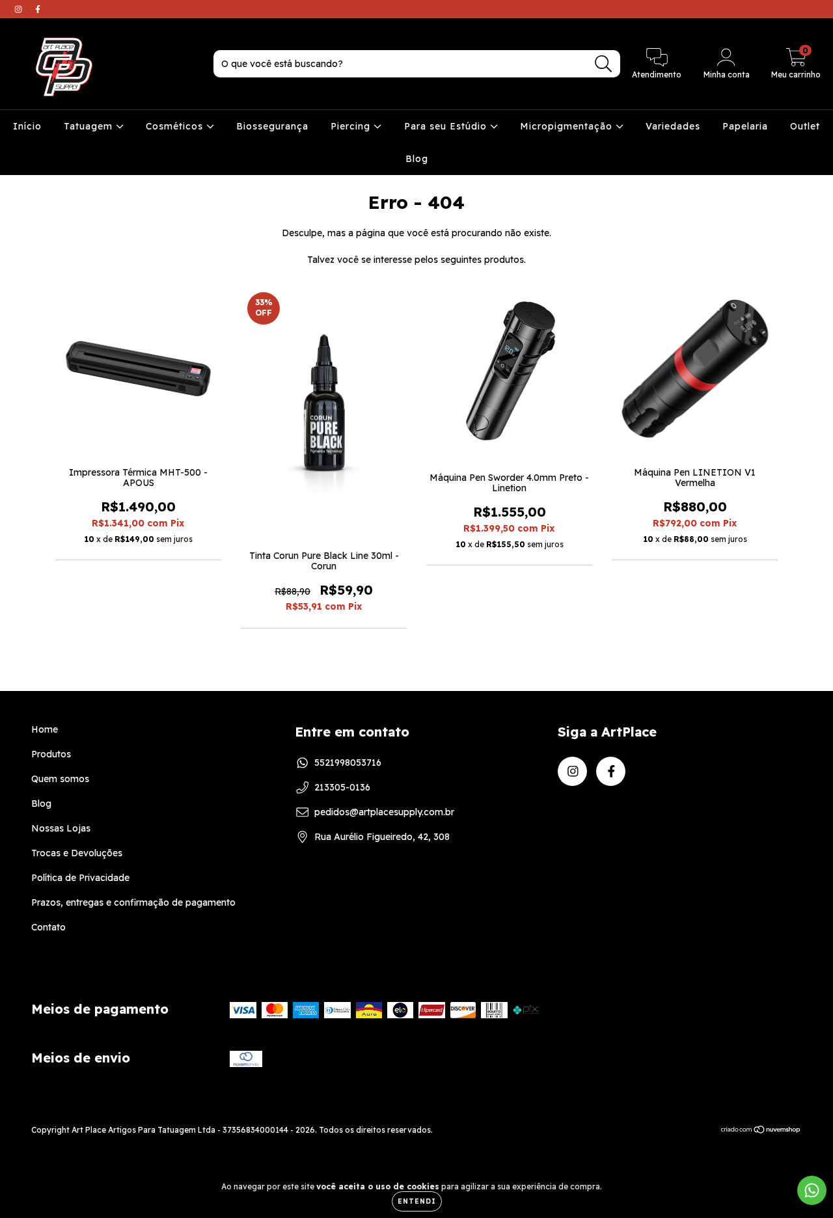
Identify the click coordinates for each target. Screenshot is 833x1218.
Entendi (417, 1201)
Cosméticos (176, 126)
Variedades (673, 126)
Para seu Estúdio (447, 126)
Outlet (805, 126)
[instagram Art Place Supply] (19, 9)
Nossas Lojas (60, 828)
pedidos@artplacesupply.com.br (384, 812)
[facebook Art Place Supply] (37, 9)
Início (27, 126)
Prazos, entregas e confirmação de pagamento (133, 902)
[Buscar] (603, 64)
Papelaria (745, 126)
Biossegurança (272, 126)
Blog (416, 159)
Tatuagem (90, 126)
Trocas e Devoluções (76, 853)
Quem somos (60, 779)
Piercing (352, 126)
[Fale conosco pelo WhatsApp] (811, 1190)
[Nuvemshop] (761, 1131)
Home (44, 729)
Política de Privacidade (80, 878)
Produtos (51, 754)
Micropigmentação (568, 126)
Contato (48, 927)
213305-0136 (342, 787)
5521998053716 (347, 762)
